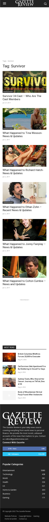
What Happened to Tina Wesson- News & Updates (22, 134)
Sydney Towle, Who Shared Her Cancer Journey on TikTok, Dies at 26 (31, 381)
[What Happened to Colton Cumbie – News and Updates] (24, 267)
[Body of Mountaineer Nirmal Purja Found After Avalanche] (9, 395)
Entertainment (8, 92)
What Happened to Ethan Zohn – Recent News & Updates (22, 208)
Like (43, 449)
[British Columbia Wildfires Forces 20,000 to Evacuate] (9, 357)
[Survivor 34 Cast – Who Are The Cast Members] (24, 82)
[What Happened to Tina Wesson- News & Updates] (24, 119)
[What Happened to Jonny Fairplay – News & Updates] (24, 230)
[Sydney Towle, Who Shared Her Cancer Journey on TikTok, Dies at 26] (9, 382)
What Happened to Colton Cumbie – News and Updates (24, 282)
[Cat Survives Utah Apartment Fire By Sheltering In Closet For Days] (9, 369)
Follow (41, 454)
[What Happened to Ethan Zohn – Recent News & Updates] (24, 193)
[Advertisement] (24, 33)
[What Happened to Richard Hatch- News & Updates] (24, 156)
